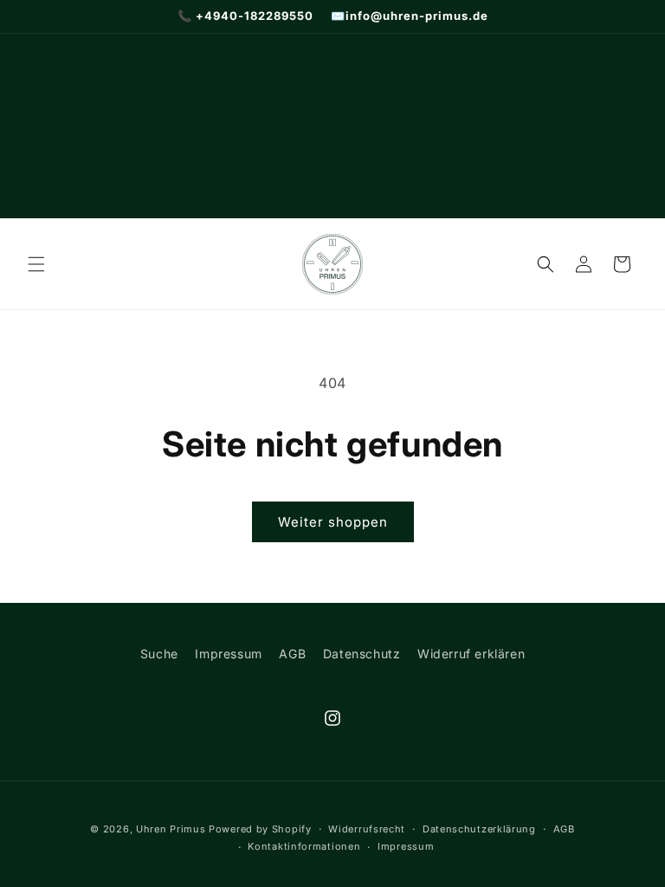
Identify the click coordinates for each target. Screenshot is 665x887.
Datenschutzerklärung (479, 829)
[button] (36, 264)
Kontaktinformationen (304, 846)
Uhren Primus (170, 829)
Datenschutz (362, 653)
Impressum (228, 653)
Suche (159, 653)
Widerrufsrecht (366, 829)
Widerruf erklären (471, 653)
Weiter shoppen (333, 522)
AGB (292, 653)
